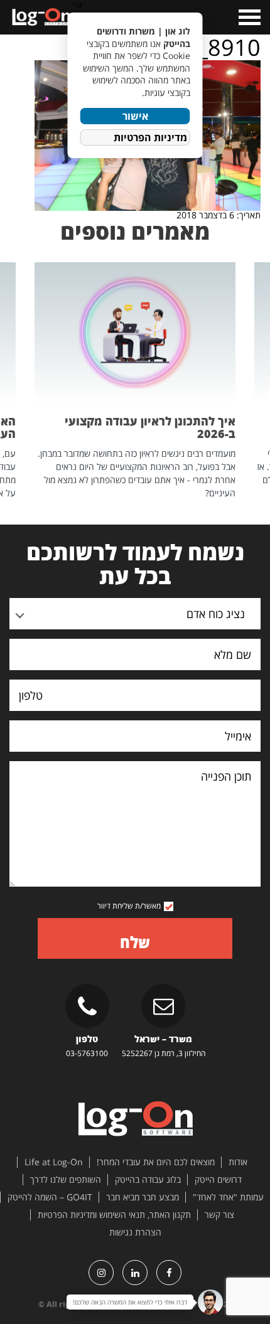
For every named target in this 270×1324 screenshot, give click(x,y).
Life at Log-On (53, 1162)
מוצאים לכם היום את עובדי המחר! (156, 1162)
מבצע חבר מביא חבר (142, 1197)
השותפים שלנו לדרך (65, 1179)
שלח (135, 942)
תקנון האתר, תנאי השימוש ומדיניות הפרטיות (114, 1214)
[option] (135, 381)
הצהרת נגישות (135, 1232)
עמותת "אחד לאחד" (228, 1197)
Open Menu (248, 17)
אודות (238, 1162)
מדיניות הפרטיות (150, 137)
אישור (135, 116)
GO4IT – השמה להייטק (50, 1197)
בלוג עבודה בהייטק (148, 1179)
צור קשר (219, 1214)
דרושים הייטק (218, 1179)
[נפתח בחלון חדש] (168, 1272)
